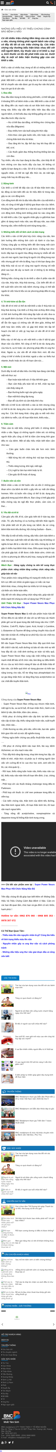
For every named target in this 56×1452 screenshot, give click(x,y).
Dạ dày (14, 18)
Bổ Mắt (22, 18)
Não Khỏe (24, 15)
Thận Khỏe (34, 15)
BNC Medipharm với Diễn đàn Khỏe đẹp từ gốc (34, 1109)
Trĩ (29, 18)
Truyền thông (14, 1091)
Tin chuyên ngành (9, 1352)
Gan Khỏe (14, 15)
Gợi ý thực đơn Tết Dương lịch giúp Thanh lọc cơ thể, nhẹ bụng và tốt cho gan (34, 1207)
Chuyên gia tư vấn (16, 1201)
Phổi (39, 16)
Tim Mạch (6, 18)
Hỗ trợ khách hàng (11, 1334)
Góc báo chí (7, 1349)
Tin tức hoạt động (9, 1355)
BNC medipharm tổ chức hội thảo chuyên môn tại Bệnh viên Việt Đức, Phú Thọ (34, 1134)
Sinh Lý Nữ (19, 16)
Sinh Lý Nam (30, 16)
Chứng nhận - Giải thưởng (18, 1306)
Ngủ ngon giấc (7, 20)
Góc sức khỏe (10, 10)
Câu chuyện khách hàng (17, 1254)
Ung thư (35, 18)
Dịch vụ (5, 1340)
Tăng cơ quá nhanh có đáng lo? (28, 998)
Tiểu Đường (45, 15)
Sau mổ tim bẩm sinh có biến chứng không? (33, 1260)
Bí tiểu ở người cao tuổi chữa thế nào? (31, 1024)
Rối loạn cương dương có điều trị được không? (34, 1231)
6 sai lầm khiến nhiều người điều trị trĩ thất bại (34, 1049)
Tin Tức (5, 15)
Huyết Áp (46, 16)
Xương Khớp (7, 16)
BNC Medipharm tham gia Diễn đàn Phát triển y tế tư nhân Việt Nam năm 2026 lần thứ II (35, 1098)
